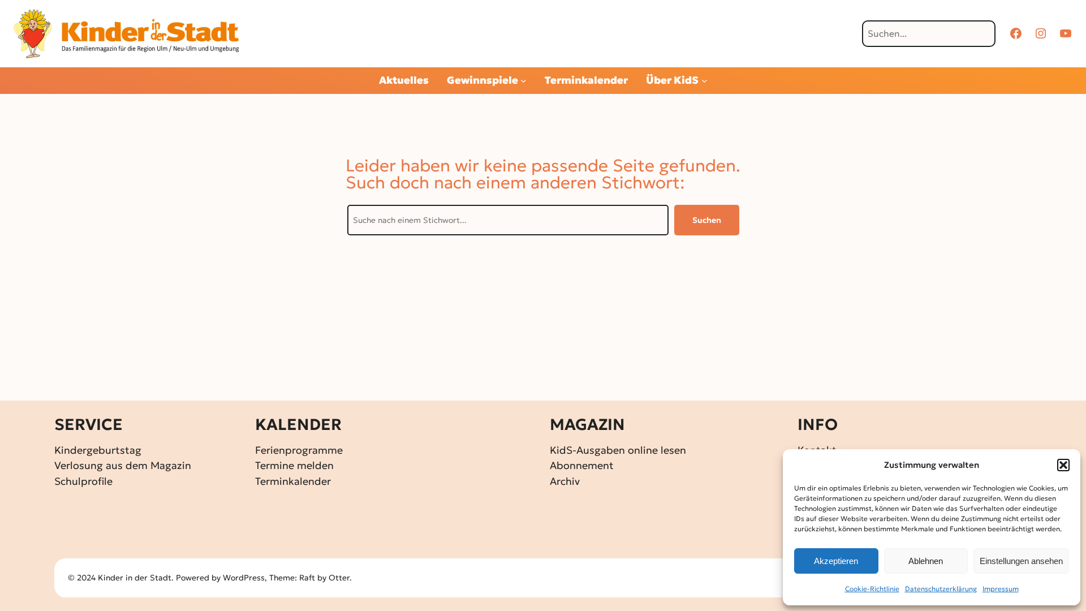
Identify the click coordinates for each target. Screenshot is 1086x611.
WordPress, (246, 578)
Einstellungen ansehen (1021, 561)
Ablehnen (925, 561)
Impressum (1000, 588)
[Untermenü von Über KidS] (704, 81)
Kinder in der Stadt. (136, 578)
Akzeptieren (836, 561)
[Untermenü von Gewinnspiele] (523, 81)
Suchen (706, 220)
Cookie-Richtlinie (872, 588)
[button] (1063, 465)
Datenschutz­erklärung (941, 588)
